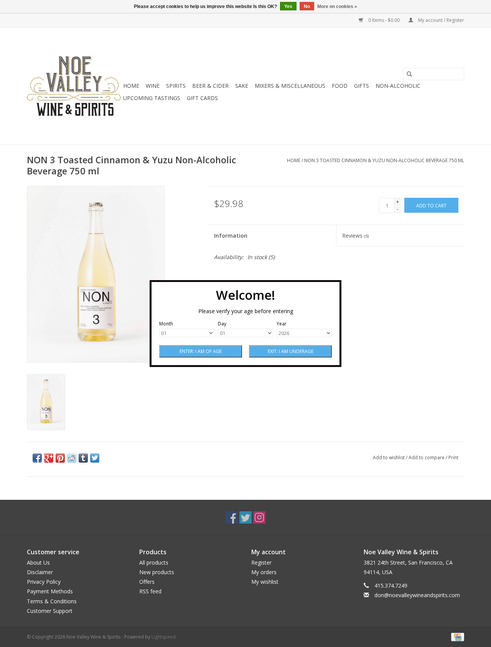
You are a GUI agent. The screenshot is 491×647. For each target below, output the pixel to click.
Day (222, 323)
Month (166, 323)
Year (282, 323)
